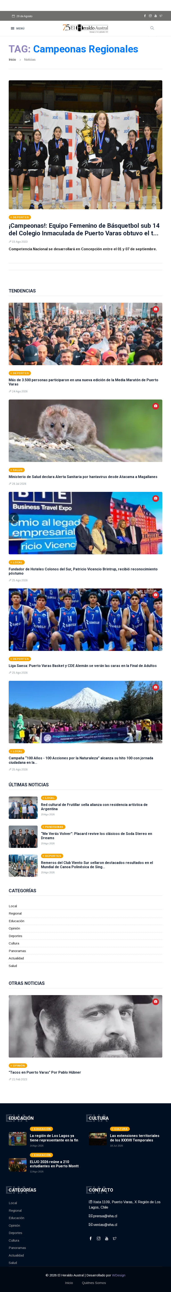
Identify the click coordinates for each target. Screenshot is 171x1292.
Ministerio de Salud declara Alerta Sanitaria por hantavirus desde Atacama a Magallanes (83, 477)
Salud (13, 966)
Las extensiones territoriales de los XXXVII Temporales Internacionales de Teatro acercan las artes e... (134, 1142)
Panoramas (17, 951)
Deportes (15, 936)
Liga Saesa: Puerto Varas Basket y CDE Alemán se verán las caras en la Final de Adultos (83, 666)
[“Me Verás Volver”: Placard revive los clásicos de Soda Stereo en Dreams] (23, 837)
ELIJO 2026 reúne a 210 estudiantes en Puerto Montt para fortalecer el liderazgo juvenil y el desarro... (54, 1168)
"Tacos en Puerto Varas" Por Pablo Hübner (45, 1072)
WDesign (118, 1275)
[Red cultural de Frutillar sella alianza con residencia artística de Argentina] (23, 808)
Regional (15, 913)
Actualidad (16, 958)
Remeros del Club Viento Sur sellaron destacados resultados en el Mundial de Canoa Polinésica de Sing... (97, 865)
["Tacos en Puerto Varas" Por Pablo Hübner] (85, 1026)
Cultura (14, 943)
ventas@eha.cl (104, 1225)
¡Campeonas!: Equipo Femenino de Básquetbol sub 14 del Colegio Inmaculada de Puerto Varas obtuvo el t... (84, 229)
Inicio (12, 59)
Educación (16, 921)
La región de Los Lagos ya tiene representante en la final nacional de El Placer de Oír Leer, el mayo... (55, 1142)
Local (13, 906)
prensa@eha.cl (104, 1216)
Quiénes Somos (94, 1283)
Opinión (14, 928)
